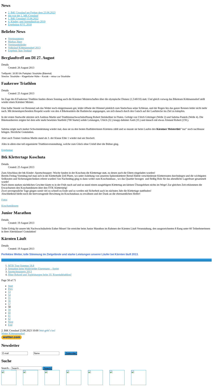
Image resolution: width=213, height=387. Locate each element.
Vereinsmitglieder (17, 44)
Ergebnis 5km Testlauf (20, 50)
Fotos (4, 199)
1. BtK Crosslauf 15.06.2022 (23, 18)
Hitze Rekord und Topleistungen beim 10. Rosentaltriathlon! (39, 274)
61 (9, 315)
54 (9, 294)
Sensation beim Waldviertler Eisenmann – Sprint (33, 268)
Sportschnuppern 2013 (20, 271)
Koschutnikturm (9, 205)
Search (47, 368)
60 (9, 312)
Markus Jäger (15, 41)
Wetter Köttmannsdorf (13, 333)
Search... (5, 368)
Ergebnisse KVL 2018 (20, 24)
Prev (10, 289)
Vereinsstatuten (16, 38)
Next (10, 321)
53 (9, 291)
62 (9, 318)
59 (9, 309)
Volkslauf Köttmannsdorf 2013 (24, 47)
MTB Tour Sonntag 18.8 (21, 265)
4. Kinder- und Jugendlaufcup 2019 (26, 21)
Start (10, 286)
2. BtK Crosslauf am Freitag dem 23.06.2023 (31, 12)
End (10, 324)
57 (9, 303)
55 (9, 297)
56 (9, 300)
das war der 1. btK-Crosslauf (23, 15)
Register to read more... (13, 260)
